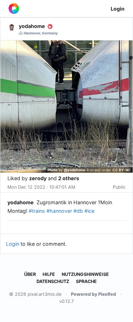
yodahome (20, 202)
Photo (52, 170)
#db (78, 211)
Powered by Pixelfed (93, 294)
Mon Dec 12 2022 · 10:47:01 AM (41, 187)
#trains (37, 211)
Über (30, 274)
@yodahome (74, 170)
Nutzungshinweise (85, 274)
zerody (37, 178)
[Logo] (14, 8)
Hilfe (49, 274)
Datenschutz (53, 281)
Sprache (86, 281)
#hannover (59, 211)
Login (117, 9)
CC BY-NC (121, 170)
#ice (89, 211)
